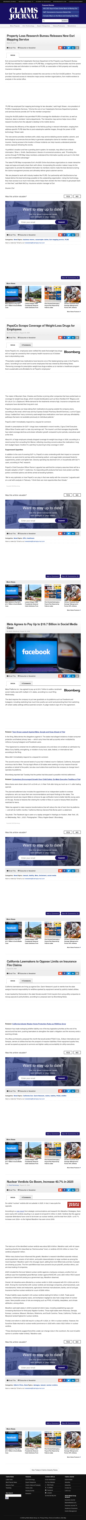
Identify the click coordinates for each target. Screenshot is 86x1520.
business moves (28, 240)
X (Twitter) (50, 1487)
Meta (36, 875)
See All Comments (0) (70, 278)
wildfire (63, 1096)
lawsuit (25, 875)
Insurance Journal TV (26, 1)
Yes (68, 196)
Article (12, 55)
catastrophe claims (42, 240)
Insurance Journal (9, 1)
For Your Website (50, 1482)
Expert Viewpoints (43, 26)
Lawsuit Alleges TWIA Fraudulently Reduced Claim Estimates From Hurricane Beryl (31, 306)
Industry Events (29, 1490)
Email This (12, 48)
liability (31, 875)
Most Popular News (11, 1482)
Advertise (67, 1482)
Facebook (64, 47)
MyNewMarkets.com (59, 1)
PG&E (58, 1096)
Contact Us (68, 1488)
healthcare (30, 538)
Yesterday (8, 1488)
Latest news (9, 1479)
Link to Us (67, 1490)
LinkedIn (73, 47)
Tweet (69, 47)
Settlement (43, 875)
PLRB (67, 240)
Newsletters (72, 26)
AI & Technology (28, 26)
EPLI (24, 538)
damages (36, 1385)
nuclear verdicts (52, 1385)
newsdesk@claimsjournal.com (35, 243)
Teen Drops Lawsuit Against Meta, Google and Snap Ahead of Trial (38, 732)
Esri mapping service (56, 240)
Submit (61, 222)
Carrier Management (76, 1)
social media (51, 875)
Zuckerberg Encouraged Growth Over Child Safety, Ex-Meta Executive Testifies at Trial (46, 779)
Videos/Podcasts (59, 26)
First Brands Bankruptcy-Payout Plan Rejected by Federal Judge (52, 305)
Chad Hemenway (14, 1185)
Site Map (63, 1518)
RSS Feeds (50, 1485)
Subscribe (68, 1485)
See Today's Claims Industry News (45, 1470)
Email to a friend (60, 47)
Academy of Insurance (43, 1)
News (16, 240)
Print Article (77, 47)
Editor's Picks (18, 1385)
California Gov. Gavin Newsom (33, 1096)
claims (47, 1096)
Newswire (28, 1493)
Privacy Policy (44, 1518)
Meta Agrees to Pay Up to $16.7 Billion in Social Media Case (13, 305)
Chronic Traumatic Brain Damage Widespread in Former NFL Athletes (71, 305)
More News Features (73, 311)
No (77, 196)
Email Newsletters (50, 1479)
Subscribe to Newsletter (28, 48)
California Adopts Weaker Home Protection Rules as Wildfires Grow (39, 1024)
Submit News (68, 1479)
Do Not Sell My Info (50, 1495)
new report (20, 1211)
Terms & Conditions (54, 1518)
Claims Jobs (29, 1488)
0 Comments (26, 345)
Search (65, 21)
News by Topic (10, 1485)
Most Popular (15, 26)
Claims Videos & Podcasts (32, 1485)
